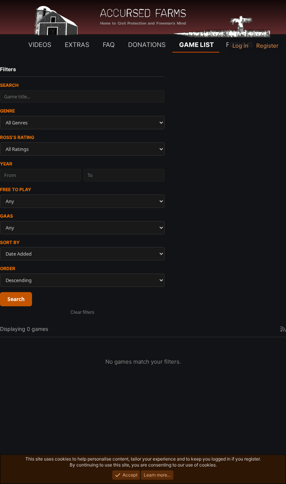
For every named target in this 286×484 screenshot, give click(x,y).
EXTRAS (77, 44)
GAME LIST (196, 44)
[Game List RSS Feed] (283, 329)
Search (9, 85)
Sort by (10, 242)
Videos (39, 44)
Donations (147, 44)
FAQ (109, 44)
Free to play (15, 189)
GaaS (6, 216)
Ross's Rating (17, 137)
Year (6, 164)
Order (7, 268)
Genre (7, 111)
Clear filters (82, 312)
